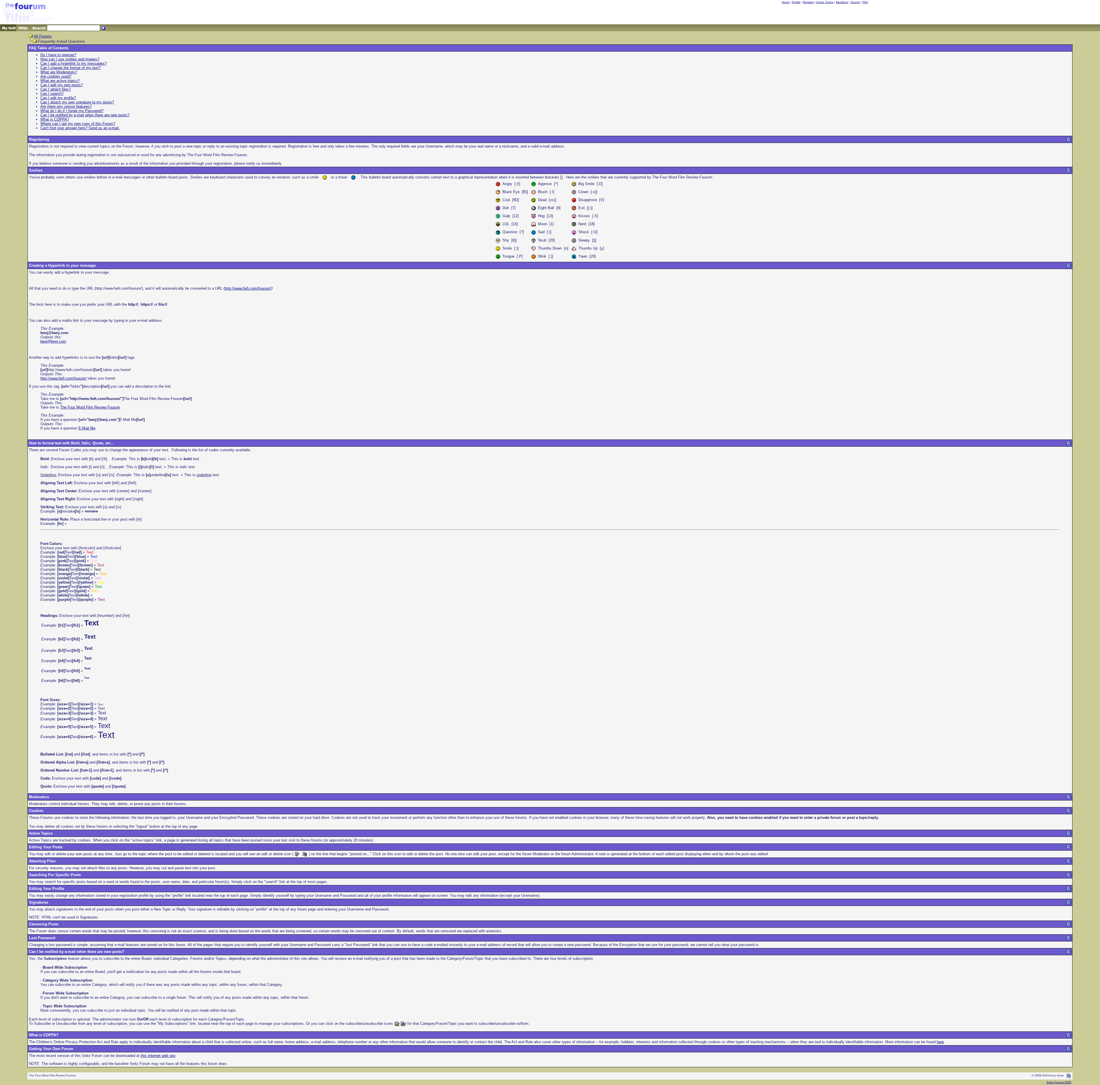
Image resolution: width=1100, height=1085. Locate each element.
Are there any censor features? (66, 106)
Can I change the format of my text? (70, 68)
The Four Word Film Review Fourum (90, 407)
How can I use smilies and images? (69, 59)
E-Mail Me (86, 428)
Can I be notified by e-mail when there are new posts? (84, 115)
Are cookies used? (55, 76)
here (940, 1042)
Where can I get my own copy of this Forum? (77, 123)
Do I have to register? (58, 55)
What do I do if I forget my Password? (71, 111)
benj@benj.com (53, 341)
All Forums (43, 36)
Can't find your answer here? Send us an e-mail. (80, 128)
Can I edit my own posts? (61, 85)
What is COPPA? (54, 119)
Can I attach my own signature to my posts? (77, 102)
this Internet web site (158, 1055)
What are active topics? (60, 81)
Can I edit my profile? (58, 98)
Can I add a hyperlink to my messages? (73, 63)
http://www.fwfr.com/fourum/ (248, 288)
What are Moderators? (58, 72)
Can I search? (52, 93)
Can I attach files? (55, 89)
